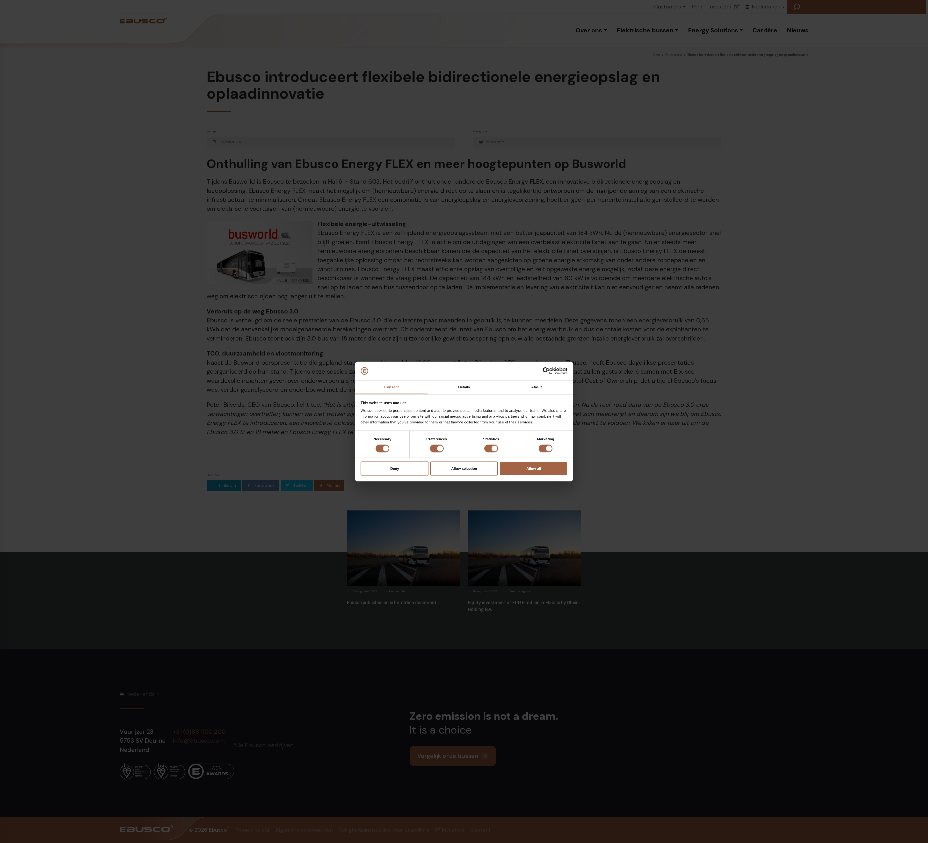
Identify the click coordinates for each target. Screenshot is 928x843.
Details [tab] (464, 387)
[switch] (437, 448)
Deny (394, 468)
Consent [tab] (391, 387)
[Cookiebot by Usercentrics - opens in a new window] (546, 371)
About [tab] (536, 387)
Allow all (533, 468)
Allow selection (464, 468)
